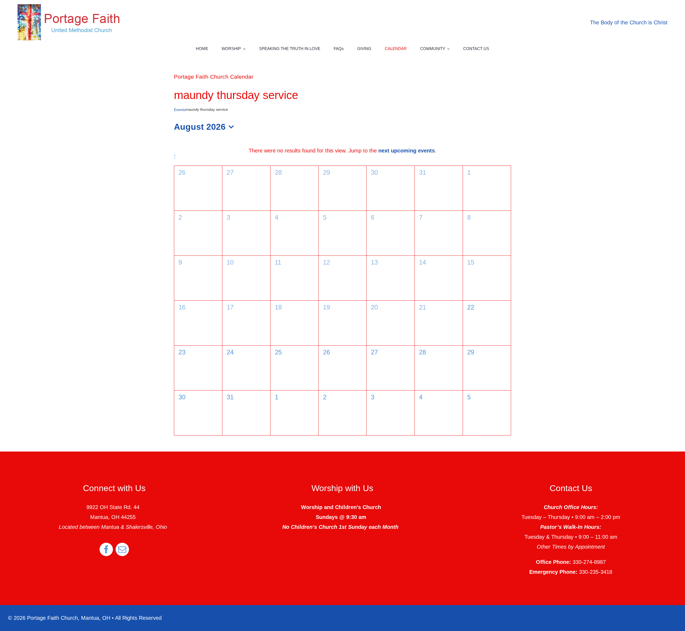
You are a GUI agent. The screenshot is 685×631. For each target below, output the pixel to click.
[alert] (342, 151)
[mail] (122, 549)
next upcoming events (406, 151)
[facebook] (106, 549)
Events (179, 110)
